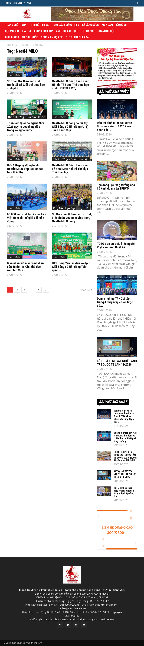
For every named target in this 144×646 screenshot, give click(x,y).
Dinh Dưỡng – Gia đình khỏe (21, 37)
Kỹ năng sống (90, 24)
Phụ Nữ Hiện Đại (40, 24)
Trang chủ (11, 24)
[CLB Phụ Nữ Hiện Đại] (117, 68)
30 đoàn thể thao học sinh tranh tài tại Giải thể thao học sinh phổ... (26, 84)
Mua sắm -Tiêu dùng (114, 24)
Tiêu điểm (14, 75)
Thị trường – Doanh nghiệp (97, 31)
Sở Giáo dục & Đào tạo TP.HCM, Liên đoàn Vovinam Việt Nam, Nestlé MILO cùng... (72, 217)
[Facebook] (60, 625)
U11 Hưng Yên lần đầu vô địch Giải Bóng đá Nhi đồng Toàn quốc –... (71, 266)
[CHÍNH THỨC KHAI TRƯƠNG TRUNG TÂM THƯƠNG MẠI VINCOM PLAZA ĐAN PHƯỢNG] (104, 456)
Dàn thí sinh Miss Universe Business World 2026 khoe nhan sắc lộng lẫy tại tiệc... (124, 416)
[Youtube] (84, 625)
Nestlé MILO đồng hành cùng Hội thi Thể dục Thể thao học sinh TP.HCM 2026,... (70, 84)
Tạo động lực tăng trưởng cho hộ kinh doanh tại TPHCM (116, 186)
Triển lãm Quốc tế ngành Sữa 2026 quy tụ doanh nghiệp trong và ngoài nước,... (25, 126)
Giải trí (26, 31)
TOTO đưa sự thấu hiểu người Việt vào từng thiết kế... (116, 245)
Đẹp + (24, 24)
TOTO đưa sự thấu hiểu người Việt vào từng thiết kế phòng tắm (124, 492)
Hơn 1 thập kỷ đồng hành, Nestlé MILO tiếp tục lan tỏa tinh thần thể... (25, 168)
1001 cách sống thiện (66, 24)
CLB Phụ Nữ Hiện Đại (77, 37)
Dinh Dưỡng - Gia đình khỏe (26, 117)
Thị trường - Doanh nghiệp (71, 159)
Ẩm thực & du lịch (67, 31)
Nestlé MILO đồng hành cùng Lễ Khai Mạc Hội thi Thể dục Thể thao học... (70, 168)
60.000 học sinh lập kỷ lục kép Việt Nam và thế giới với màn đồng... (26, 217)
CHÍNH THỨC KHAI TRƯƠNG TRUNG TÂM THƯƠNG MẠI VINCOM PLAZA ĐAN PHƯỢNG (125, 456)
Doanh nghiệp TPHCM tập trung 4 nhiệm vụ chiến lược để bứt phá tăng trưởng (125, 437)
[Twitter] (68, 625)
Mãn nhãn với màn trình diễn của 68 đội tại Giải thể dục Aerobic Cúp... (25, 266)
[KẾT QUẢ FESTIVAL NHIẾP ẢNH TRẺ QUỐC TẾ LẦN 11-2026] (117, 347)
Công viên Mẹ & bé (52, 37)
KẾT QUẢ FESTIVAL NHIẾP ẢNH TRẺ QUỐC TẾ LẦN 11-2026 (117, 362)
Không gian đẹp (43, 31)
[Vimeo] (76, 625)
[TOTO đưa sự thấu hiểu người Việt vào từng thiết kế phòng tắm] (117, 230)
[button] (137, 3)
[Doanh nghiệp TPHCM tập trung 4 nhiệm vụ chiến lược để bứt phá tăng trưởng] (117, 285)
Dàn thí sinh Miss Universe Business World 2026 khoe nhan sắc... (114, 126)
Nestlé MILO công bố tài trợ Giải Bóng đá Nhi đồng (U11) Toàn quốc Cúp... (70, 126)
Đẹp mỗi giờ (12, 31)
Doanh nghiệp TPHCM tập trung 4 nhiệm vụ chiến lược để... (115, 302)
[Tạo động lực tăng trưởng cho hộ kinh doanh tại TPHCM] (117, 171)
